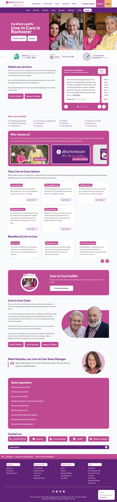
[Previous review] (66, 107)
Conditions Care (39, 471)
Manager (71, 10)
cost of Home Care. (14, 336)
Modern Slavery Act (68, 497)
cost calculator (31, 333)
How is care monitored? (19, 406)
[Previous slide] (13, 154)
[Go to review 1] (78, 107)
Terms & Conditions (81, 497)
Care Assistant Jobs (94, 471)
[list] (58, 154)
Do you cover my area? (19, 396)
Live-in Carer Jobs (93, 473)
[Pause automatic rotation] (99, 107)
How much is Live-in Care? (20, 387)
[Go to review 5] (87, 107)
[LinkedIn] (60, 491)
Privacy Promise (35, 497)
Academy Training (93, 480)
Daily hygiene (40, 123)
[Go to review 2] (80, 107)
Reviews (61, 10)
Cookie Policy (45, 497)
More (74, 4)
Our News (64, 478)
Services (36, 10)
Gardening (39, 126)
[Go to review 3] (83, 107)
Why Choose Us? (11, 473)
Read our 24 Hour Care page (93, 194)
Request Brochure (39, 478)
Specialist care (91, 123)
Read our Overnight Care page (54, 194)
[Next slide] (104, 154)
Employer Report (55, 497)
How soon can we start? (19, 392)
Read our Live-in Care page (23, 194)
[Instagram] (57, 491)
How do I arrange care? (19, 410)
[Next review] (104, 107)
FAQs (79, 10)
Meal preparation (67, 126)
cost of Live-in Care (17, 304)
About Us (9, 468)
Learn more (32, 200)
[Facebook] (53, 491)
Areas (28, 10)
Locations (65, 4)
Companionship (15, 126)
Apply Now (91, 468)
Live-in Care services (17, 70)
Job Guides (91, 478)
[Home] (3, 456)
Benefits (45, 10)
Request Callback (66, 473)
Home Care (36, 4)
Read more (76, 95)
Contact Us (10, 471)
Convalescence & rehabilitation (46, 121)
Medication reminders (94, 121)
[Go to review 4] (85, 107)
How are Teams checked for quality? (24, 415)
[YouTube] (64, 491)
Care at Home (38, 468)
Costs (57, 4)
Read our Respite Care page (53, 220)
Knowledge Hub (66, 475)
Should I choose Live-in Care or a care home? (27, 401)
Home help (65, 123)
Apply (108, 4)
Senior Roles (92, 483)
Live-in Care (47, 4)
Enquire (100, 4)
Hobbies (64, 121)
